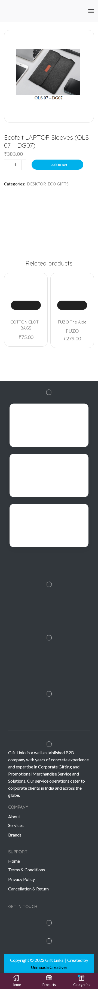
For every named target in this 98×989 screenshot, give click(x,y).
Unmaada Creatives (49, 967)
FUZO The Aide (72, 322)
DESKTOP (36, 183)
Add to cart (59, 164)
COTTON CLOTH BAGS (25, 325)
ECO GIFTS (58, 183)
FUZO (72, 331)
